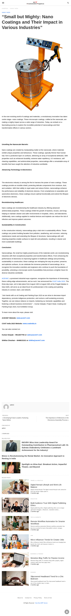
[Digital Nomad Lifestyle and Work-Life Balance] (15, 486)
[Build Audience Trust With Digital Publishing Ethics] (15, 505)
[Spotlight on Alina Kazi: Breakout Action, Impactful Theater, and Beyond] (11, 467)
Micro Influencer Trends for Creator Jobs (47, 540)
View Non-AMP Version (41, 603)
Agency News (14, 8)
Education (34, 498)
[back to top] (67, 612)
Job (32, 535)
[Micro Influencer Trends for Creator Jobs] (15, 541)
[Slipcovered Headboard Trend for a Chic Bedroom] (15, 578)
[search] (68, 3)
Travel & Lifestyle (37, 480)
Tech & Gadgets (36, 517)
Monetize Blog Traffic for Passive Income (47, 558)
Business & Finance (37, 553)
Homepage (5, 8)
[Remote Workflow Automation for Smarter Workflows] (15, 523)
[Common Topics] (35, 2)
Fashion (33, 572)
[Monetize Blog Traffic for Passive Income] (15, 560)
